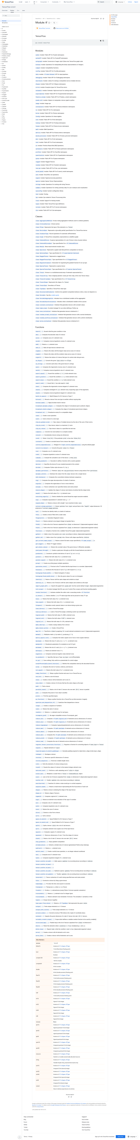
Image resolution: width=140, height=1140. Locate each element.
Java (23, 10)
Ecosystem (44, 2)
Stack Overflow (86, 1124)
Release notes (85, 1122)
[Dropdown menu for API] (37, 2)
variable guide (55, 295)
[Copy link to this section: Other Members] (46, 940)
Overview (4, 10)
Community (55, 2)
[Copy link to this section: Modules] (44, 51)
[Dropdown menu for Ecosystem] (49, 2)
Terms (25, 1136)
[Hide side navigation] (19, 1137)
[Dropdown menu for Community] (60, 2)
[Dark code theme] (100, 40)
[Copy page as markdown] (54, 22)
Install (20, 2)
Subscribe (120, 1136)
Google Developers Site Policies (58, 1105)
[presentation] (68, 500)
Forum (25, 1122)
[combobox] (105, 1)
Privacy (30, 1136)
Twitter (25, 1127)
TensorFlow (38, 18)
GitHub (130, 2)
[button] (10, 29)
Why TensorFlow (68, 2)
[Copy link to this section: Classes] (44, 217)
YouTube (26, 1130)
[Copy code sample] (103, 40)
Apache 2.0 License (36, 1105)
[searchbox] (11, 15)
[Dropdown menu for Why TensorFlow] (74, 2)
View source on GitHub (62, 28)
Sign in (136, 2)
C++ (18, 10)
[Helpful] (101, 18)
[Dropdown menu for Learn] (30, 2)
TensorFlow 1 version (44, 28)
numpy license (40, 1106)
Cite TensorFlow (86, 1130)
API (34, 2)
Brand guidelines (86, 1127)
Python (12, 10)
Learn (26, 2)
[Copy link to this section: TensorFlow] (47, 36)
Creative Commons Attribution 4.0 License (76, 1103)
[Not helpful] (103, 18)
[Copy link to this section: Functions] (45, 327)
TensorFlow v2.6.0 (8, 7)
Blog (25, 1119)
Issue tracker (85, 1119)
